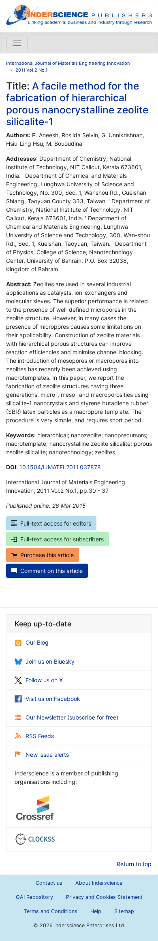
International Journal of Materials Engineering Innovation (68, 63)
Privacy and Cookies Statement (104, 897)
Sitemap (124, 911)
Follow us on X (44, 680)
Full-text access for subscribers (62, 539)
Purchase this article (47, 554)
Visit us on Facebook (53, 698)
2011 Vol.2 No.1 (31, 70)
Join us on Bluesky (50, 661)
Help (95, 911)
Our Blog (37, 642)
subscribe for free (92, 717)
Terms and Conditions (50, 911)
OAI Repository (34, 897)
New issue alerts (47, 754)
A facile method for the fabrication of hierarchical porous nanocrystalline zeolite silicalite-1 (77, 104)
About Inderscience (98, 883)
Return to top (134, 863)
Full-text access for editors (55, 523)
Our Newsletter (46, 717)
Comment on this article (51, 570)
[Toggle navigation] (17, 43)
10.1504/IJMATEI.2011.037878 (60, 467)
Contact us (49, 883)
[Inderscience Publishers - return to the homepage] (79, 13)
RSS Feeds (40, 735)
